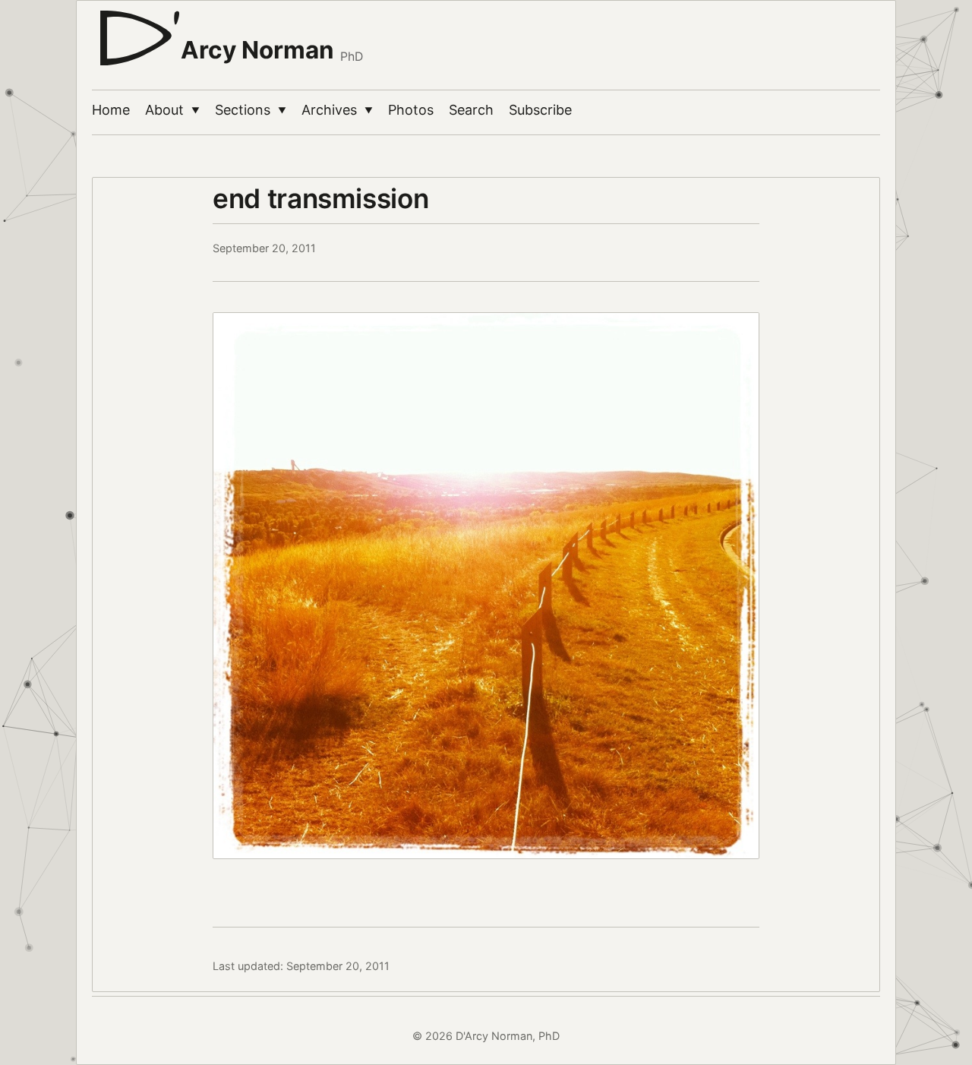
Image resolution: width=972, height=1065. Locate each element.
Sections (250, 110)
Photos (411, 110)
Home (111, 110)
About (172, 110)
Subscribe (540, 110)
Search (471, 110)
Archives (337, 110)
